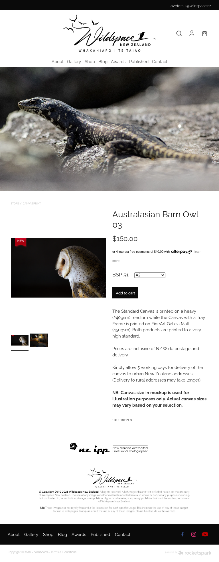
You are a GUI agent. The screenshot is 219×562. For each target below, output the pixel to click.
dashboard (41, 552)
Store (15, 203)
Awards (118, 61)
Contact (159, 61)
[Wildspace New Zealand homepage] (109, 33)
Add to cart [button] (125, 292)
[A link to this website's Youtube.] (205, 534)
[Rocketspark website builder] (188, 553)
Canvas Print (32, 203)
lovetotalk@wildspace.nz (190, 5)
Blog (103, 61)
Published (139, 61)
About (58, 61)
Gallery (74, 61)
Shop (90, 61)
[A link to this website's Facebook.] (182, 534)
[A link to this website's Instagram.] (193, 534)
